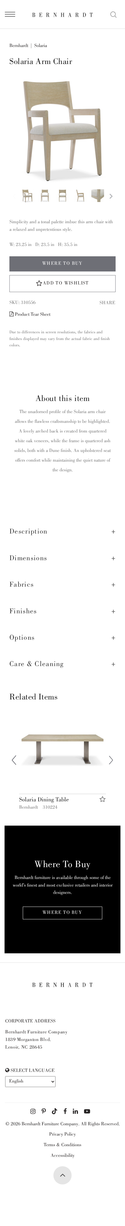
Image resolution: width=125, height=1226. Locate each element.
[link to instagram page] (33, 1111)
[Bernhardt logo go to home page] (62, 14)
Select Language (32, 1071)
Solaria (40, 46)
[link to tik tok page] (54, 1111)
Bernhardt (18, 46)
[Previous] (14, 761)
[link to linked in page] (75, 1111)
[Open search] (113, 15)
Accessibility (63, 1156)
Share (107, 303)
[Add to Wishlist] (102, 799)
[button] (62, 532)
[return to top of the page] (62, 1175)
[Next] (111, 761)
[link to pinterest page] (44, 1111)
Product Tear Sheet (32, 314)
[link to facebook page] (65, 1111)
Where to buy (62, 913)
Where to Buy (62, 263)
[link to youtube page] (87, 1111)
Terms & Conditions (62, 1145)
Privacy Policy (62, 1134)
